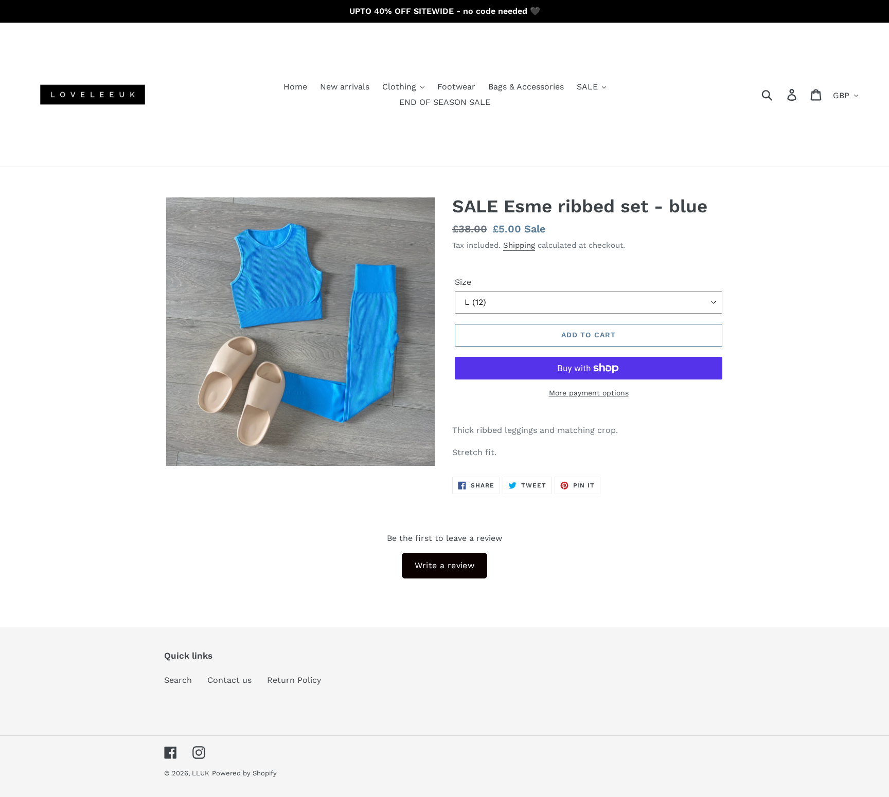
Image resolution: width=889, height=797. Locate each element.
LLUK (200, 773)
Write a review (445, 565)
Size (463, 282)
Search (178, 680)
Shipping (519, 245)
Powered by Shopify (244, 773)
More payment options (589, 393)
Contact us (229, 680)
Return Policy (294, 680)
